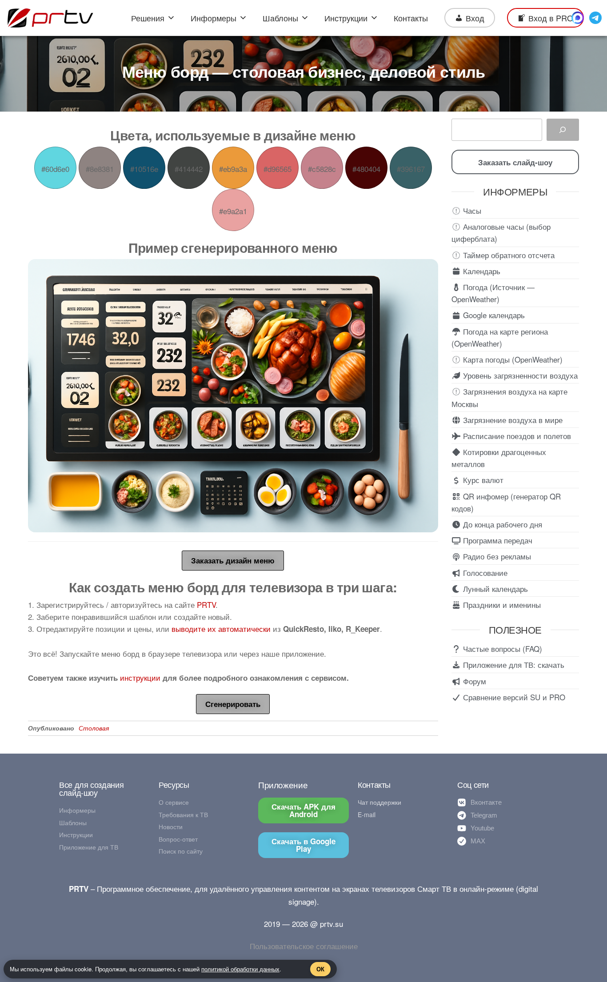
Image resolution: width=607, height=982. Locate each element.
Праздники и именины (501, 604)
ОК (320, 969)
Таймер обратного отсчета (508, 254)
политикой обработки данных (240, 969)
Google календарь (493, 314)
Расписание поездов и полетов (516, 435)
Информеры (213, 18)
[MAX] (577, 18)
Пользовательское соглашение (304, 945)
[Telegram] (595, 18)
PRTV (206, 604)
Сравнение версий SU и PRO (513, 697)
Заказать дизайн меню (233, 560)
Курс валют (482, 479)
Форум (473, 681)
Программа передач (496, 540)
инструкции (140, 677)
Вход (475, 18)
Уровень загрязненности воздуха (519, 375)
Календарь (480, 270)
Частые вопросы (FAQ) (501, 648)
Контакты (411, 18)
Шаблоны (280, 18)
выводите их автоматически (221, 628)
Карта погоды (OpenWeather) (512, 359)
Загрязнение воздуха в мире (512, 419)
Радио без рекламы (496, 556)
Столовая (94, 727)
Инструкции (345, 18)
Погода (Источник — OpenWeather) (493, 292)
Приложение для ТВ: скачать (512, 664)
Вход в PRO (550, 18)
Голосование (484, 572)
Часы (471, 210)
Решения (147, 18)
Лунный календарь (494, 588)
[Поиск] (563, 130)
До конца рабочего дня (501, 524)
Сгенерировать (232, 704)
